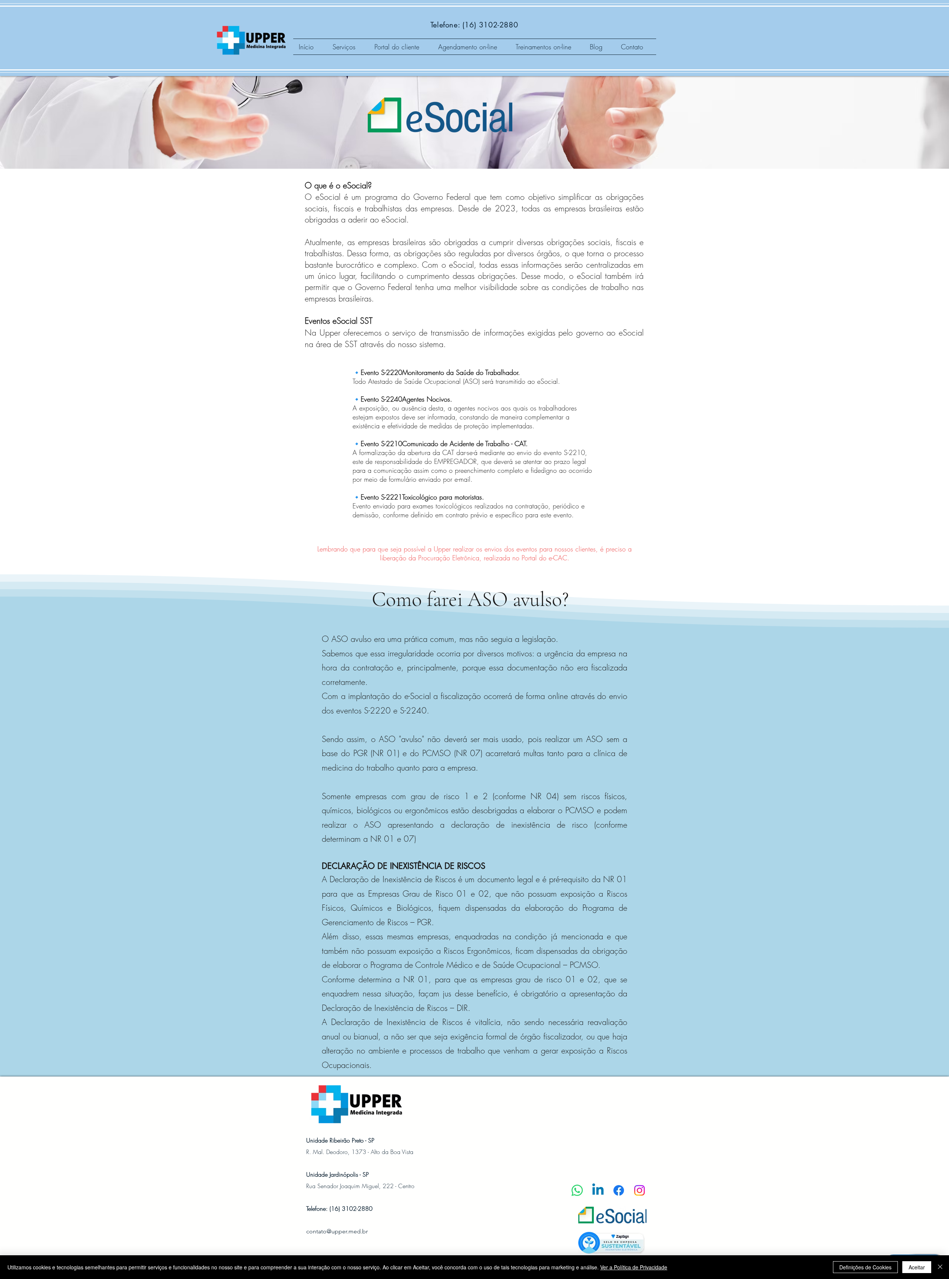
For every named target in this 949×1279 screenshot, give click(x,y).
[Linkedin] (598, 1190)
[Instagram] (639, 1190)
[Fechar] (940, 1267)
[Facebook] (619, 1190)
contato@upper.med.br (337, 1231)
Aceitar (917, 1267)
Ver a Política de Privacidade (633, 1267)
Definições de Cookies (865, 1267)
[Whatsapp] (577, 1190)
